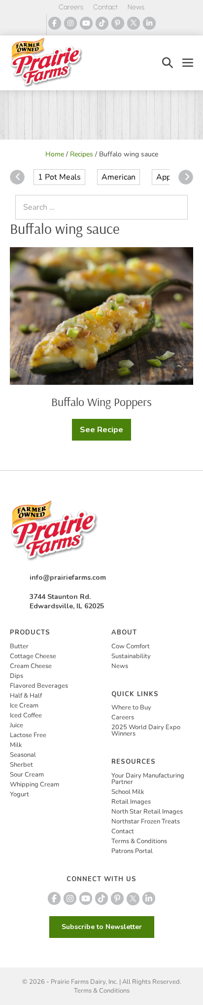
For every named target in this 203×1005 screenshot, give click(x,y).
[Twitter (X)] (133, 23)
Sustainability (131, 656)
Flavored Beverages (39, 685)
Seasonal (23, 754)
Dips (16, 675)
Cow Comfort (130, 646)
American (118, 177)
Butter (19, 646)
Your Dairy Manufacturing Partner (147, 778)
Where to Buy (131, 707)
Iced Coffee (26, 715)
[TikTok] (102, 23)
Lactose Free (28, 735)
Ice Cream (24, 705)
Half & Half (26, 695)
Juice (16, 725)
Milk (16, 745)
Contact (105, 7)
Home (54, 154)
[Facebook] (54, 23)
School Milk (127, 791)
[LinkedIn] (149, 23)
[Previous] (17, 177)
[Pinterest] (117, 23)
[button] (167, 63)
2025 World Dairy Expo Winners (145, 730)
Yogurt (19, 794)
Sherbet (21, 764)
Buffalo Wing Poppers (101, 401)
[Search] (178, 207)
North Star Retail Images (147, 811)
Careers (71, 7)
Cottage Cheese (33, 656)
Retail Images (131, 801)
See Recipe (105, 432)
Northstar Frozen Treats (145, 821)
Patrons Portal (132, 851)
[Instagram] (70, 23)
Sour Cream (27, 774)
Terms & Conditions (139, 841)
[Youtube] (86, 23)
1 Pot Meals (59, 177)
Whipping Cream (34, 784)
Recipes (81, 154)
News (136, 7)
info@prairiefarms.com (68, 577)
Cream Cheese (31, 666)
